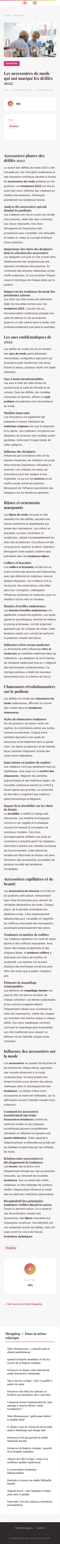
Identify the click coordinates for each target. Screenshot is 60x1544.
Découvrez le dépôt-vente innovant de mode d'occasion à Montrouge (28, 1371)
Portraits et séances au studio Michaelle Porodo (29, 1482)
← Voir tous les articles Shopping (23, 1304)
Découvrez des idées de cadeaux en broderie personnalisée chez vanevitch (28, 1393)
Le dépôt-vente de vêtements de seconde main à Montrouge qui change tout (29, 1428)
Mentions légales (24, 1528)
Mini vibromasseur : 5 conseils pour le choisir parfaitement (28, 1350)
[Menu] (35, 2)
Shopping (18, 15)
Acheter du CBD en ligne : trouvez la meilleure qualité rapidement (27, 1460)
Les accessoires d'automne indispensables (22, 1471)
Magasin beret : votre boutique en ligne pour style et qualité (29, 1492)
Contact (41, 1528)
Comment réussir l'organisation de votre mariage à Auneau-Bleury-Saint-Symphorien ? (29, 1405)
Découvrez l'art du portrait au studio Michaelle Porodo (27, 1439)
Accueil (7, 15)
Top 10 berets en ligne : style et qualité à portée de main (29, 1382)
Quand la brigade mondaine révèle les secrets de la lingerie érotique (28, 1361)
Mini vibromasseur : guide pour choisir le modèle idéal (29, 1417)
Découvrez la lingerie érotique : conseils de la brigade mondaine (29, 1450)
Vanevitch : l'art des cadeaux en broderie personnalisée (29, 1503)
